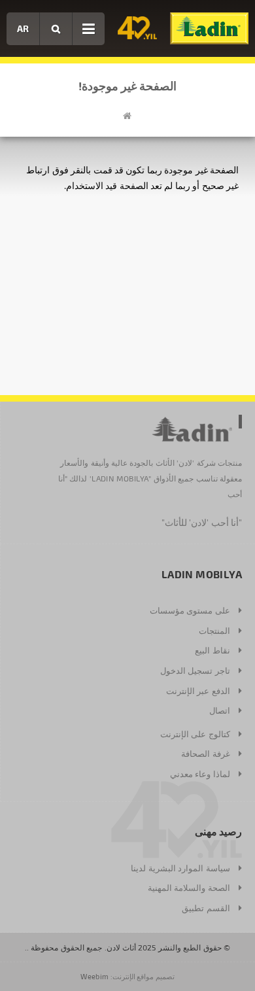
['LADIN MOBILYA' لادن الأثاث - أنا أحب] (209, 28)
